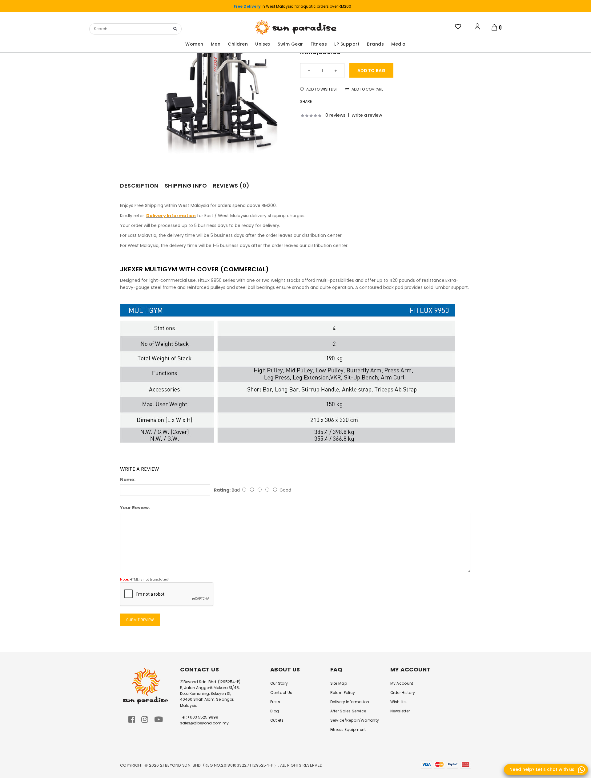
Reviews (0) (231, 185)
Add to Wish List (321, 89)
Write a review (367, 115)
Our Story (279, 683)
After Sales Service (348, 711)
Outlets (277, 720)
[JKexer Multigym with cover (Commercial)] (220, 92)
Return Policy (342, 692)
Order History (402, 692)
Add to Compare (367, 89)
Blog (274, 711)
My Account (401, 683)
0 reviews (335, 115)
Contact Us (281, 692)
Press (275, 701)
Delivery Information (349, 701)
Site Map (338, 683)
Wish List (398, 701)
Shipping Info (186, 185)
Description (139, 185)
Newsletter (400, 711)
